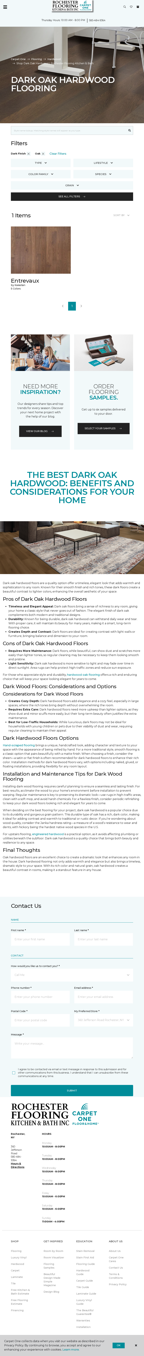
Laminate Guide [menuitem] (86, 1293)
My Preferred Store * (86, 1011)
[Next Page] (81, 306)
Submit (72, 1090)
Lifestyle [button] (101, 162)
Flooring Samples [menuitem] (49, 1265)
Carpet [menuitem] (15, 1270)
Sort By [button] (119, 215)
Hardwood (54, 59)
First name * (18, 930)
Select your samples (100, 428)
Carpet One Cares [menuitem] (116, 1259)
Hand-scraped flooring (19, 745)
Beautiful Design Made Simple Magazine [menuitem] (52, 1280)
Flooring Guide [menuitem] (85, 1264)
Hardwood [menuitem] (17, 1264)
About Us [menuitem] (115, 1251)
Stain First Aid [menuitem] (85, 1257)
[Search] (129, 130)
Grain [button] (69, 185)
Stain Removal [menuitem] (85, 1251)
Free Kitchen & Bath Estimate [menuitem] (20, 1291)
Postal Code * (19, 1011)
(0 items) (138, 7)
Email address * (83, 988)
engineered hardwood (48, 834)
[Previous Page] (62, 306)
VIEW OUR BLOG (37, 431)
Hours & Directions (17, 1165)
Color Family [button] (38, 174)
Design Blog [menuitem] (51, 1291)
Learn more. (70, 1349)
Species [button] (100, 174)
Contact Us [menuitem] (116, 1267)
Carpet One (18, 59)
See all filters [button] (69, 196)
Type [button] (38, 162)
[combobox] (68, 130)
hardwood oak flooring (83, 674)
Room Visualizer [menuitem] (54, 1257)
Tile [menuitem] (13, 1283)
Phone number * (21, 988)
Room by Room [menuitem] (53, 1251)
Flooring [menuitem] (16, 1251)
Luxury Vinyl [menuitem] (19, 1257)
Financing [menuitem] (17, 1310)
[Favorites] (131, 7)
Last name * (81, 930)
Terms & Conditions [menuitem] (116, 1276)
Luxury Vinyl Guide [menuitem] (84, 1302)
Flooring (36, 59)
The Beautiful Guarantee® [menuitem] (84, 1312)
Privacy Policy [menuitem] (118, 1284)
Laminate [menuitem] (17, 1277)
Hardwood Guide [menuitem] (82, 1272)
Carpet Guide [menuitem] (84, 1280)
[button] (124, 7)
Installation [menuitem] (83, 1327)
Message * (17, 1034)
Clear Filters (58, 153)
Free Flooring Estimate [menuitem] (19, 1302)
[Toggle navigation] (5, 7)
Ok (118, 1345)
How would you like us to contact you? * (35, 966)
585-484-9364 (97, 20)
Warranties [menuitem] (83, 1320)
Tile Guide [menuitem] (82, 1287)
